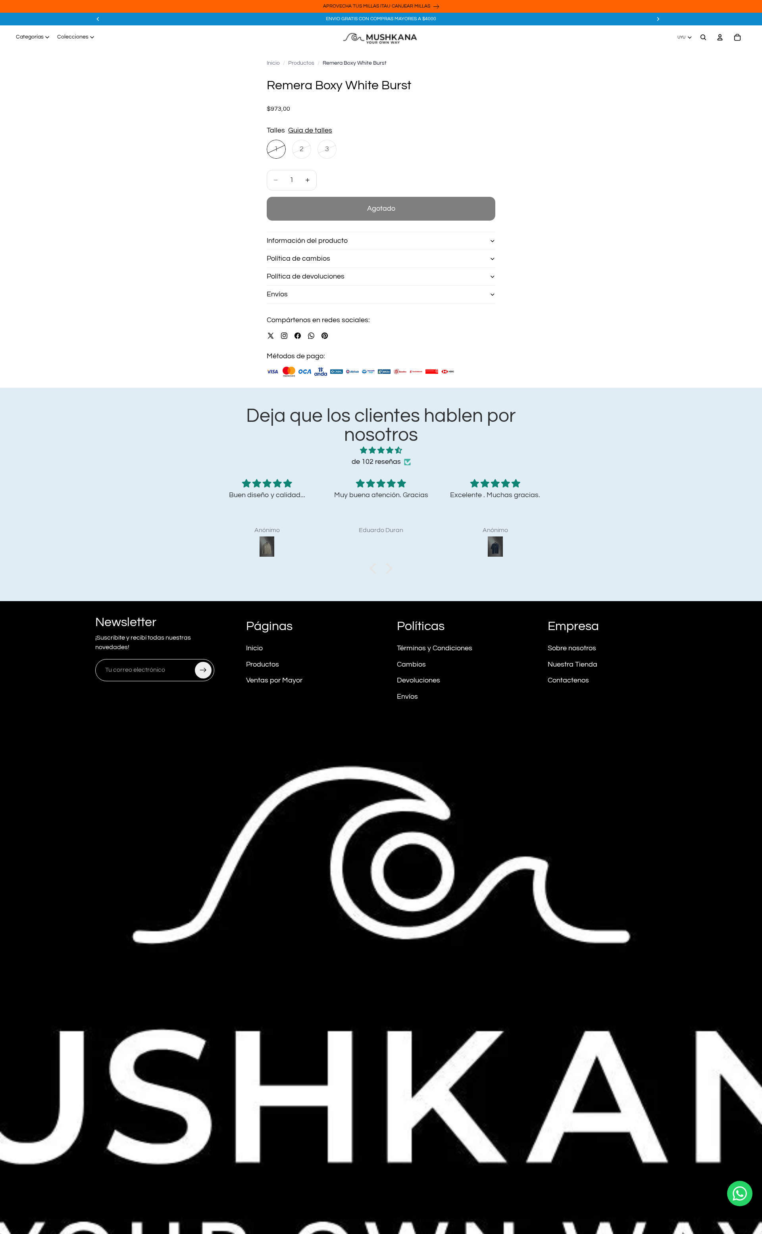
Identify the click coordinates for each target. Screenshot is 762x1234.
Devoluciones (418, 680)
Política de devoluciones (305, 276)
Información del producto (307, 240)
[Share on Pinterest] (325, 336)
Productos (301, 63)
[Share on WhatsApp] (311, 336)
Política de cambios (298, 258)
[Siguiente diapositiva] (658, 19)
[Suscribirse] (203, 670)
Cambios (411, 664)
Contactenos (568, 680)
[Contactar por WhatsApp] (739, 1193)
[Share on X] (271, 336)
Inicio (273, 63)
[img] (381, 451)
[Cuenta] (720, 37)
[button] (375, 568)
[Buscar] (703, 37)
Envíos (277, 294)
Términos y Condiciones (434, 648)
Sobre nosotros (572, 648)
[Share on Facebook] (298, 336)
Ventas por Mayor (274, 680)
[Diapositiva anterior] (98, 19)
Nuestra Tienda (572, 664)
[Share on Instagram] (284, 336)
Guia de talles (310, 130)
